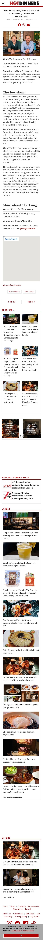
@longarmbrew (27, 228)
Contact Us (18, 913)
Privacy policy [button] (28, 930)
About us (7, 913)
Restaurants (33, 906)
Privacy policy (21, 916)
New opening (14, 291)
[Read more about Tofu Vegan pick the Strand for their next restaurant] (11, 386)
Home (5, 906)
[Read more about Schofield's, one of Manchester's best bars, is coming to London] (30, 319)
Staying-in (17, 909)
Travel (28, 909)
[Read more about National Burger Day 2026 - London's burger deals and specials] (21, 747)
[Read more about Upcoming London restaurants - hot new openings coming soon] (7, 496)
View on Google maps (12, 285)
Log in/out (34, 916)
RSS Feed (30, 913)
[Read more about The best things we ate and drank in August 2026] (21, 720)
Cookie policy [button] (16, 930)
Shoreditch (29, 291)
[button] (14, 24)
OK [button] (21, 936)
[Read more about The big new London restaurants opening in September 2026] (21, 693)
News (12, 906)
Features (22, 906)
